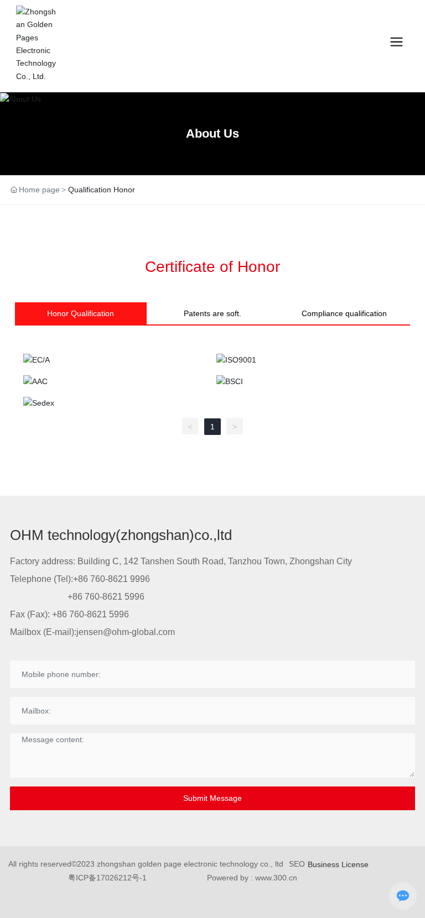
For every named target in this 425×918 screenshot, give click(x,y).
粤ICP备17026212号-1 (107, 877)
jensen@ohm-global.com (125, 632)
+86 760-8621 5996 (106, 596)
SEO (297, 863)
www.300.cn (276, 877)
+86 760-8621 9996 (111, 579)
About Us (212, 133)
